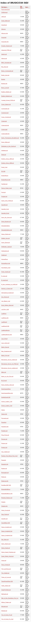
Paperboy (3, 422)
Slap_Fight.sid (5, 514)
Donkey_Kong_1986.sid (7, 163)
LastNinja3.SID (5, 326)
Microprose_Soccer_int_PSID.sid (9, 364)
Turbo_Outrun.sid (5, 585)
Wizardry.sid (4, 606)
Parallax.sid (4, 430)
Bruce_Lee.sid (5, 87)
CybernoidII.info (5, 133)
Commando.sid (5, 108)
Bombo (3, 79)
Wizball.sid (4, 610)
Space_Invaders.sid (6, 527)
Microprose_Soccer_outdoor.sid (9, 368)
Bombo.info (4, 83)
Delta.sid (3, 154)
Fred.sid (3, 192)
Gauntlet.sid (4, 204)
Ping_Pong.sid (5, 435)
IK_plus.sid (4, 276)
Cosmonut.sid (4, 112)
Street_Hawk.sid (5, 548)
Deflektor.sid (4, 150)
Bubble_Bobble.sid (6, 92)
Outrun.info (4, 414)
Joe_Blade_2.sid (5, 301)
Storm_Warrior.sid (5, 543)
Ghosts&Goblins (5, 225)
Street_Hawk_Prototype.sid (8, 552)
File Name (4, 7)
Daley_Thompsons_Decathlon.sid (10, 138)
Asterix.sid (4, 54)
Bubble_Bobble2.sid (6, 96)
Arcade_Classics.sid (6, 46)
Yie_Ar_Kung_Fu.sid (6, 615)
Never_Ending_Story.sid (7, 384)
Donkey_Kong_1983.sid (7, 158)
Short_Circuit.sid (5, 510)
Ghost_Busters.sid (6, 221)
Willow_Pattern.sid (6, 602)
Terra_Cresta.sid (5, 564)
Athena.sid (4, 58)
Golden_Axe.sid (5, 238)
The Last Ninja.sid (6, 569)
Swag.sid (3, 560)
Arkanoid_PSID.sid (6, 50)
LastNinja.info (4, 318)
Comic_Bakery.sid (6, 104)
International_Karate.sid (7, 292)
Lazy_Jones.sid (5, 343)
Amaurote (3, 37)
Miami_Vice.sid (5, 355)
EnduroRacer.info (5, 179)
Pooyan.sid (4, 439)
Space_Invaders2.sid (6, 531)
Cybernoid (4, 121)
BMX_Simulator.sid (6, 62)
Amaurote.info (5, 41)
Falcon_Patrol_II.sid (6, 188)
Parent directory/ (5, 9)
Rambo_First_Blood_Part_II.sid (9, 456)
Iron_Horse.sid (5, 297)
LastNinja (3, 313)
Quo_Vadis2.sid (5, 451)
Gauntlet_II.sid (5, 209)
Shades (3, 502)
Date (26, 7)
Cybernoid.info (5, 125)
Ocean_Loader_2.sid (6, 405)
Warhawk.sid (4, 594)
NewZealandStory (6, 389)
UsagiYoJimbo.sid (6, 589)
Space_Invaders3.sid (6, 535)
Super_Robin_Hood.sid (7, 556)
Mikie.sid (3, 372)
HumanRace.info (5, 263)
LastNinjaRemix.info (6, 334)
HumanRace (4, 259)
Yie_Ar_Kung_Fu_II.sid (7, 619)
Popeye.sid (4, 443)
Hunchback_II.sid (5, 267)
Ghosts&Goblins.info (6, 230)
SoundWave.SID (5, 523)
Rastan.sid (4, 468)
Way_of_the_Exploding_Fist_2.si (9, 598)
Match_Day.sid (5, 347)
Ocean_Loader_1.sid (6, 401)
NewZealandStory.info (7, 393)
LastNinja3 (4, 322)
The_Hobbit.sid (5, 573)
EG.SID (3, 171)
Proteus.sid (4, 447)
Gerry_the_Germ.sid (6, 217)
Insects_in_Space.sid (6, 288)
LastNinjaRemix (5, 330)
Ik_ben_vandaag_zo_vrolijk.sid (9, 284)
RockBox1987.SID (6, 485)
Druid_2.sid (4, 167)
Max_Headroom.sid (6, 351)
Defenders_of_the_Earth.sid (8, 146)
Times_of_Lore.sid (6, 577)
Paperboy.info (4, 426)
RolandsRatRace (5, 489)
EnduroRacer (4, 175)
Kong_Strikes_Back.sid (7, 305)
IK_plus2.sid (4, 280)
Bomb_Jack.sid (5, 75)
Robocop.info (4, 481)
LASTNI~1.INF (5, 309)
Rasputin (3, 460)
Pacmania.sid (4, 418)
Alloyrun (3, 29)
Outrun (3, 410)
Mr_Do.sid (4, 380)
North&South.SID (5, 397)
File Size (21, 7)
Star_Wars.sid (5, 539)
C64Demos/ (4, 12)
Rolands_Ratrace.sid (6, 497)
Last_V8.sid (4, 338)
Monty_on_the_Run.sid (7, 376)
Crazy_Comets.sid (6, 117)
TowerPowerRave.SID (7, 581)
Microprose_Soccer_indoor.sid (9, 359)
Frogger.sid (4, 196)
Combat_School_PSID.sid (8, 100)
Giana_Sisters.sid (5, 234)
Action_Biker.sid (5, 20)
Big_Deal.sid (4, 66)
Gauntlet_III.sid (5, 213)
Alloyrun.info (4, 33)
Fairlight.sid (4, 184)
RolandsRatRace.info (6, 493)
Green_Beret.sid (5, 242)
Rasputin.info (4, 464)
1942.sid (3, 16)
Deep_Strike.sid (5, 142)
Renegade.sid (5, 472)
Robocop (3, 477)
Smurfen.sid (4, 518)
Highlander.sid (5, 251)
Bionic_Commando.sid (7, 71)
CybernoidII (4, 129)
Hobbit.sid (4, 255)
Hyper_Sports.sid (5, 271)
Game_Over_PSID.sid (7, 200)
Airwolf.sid (4, 25)
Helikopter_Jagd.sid (6, 246)
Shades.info (4, 506)
